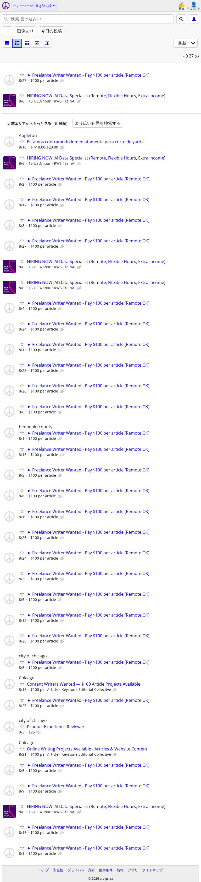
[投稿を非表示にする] (62, 81)
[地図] (47, 43)
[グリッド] (27, 43)
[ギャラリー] (37, 43)
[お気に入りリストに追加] (22, 75)
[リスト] (7, 43)
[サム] (17, 43)
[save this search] (194, 19)
